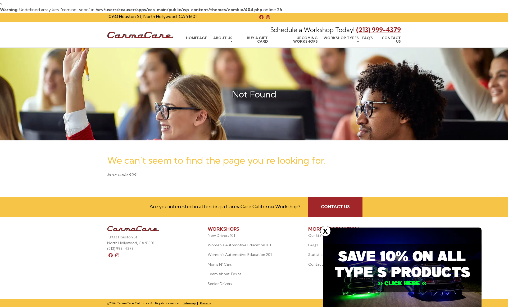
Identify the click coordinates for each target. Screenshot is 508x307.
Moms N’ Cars (220, 264)
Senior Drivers (220, 283)
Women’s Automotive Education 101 (239, 245)
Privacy (205, 303)
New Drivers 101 (221, 235)
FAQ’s (367, 38)
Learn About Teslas (224, 274)
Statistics (316, 254)
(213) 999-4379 (378, 30)
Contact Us (391, 39)
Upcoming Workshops (305, 39)
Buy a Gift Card (257, 39)
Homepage (196, 38)
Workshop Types (341, 38)
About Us (222, 38)
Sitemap (189, 303)
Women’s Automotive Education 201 (240, 254)
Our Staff (316, 235)
